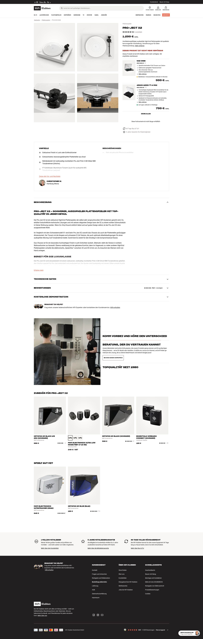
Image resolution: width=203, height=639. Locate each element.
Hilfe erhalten (115, 307)
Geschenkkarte (150, 570)
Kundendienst (154, 2)
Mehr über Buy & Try (137, 548)
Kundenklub (122, 578)
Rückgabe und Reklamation (101, 578)
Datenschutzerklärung (99, 594)
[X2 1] (54, 47)
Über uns (121, 574)
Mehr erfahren (139, 46)
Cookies (147, 594)
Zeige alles (146, 113)
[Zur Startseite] (42, 8)
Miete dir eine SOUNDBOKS (154, 582)
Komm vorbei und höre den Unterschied (135, 340)
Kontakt (94, 570)
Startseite (37, 20)
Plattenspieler (46, 20)
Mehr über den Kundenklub (50, 548)
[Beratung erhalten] (197, 633)
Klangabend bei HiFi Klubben (128, 582)
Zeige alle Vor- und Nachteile (49, 176)
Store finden (123, 570)
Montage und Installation (153, 578)
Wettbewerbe (123, 586)
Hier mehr (66, 2)
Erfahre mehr (38, 270)
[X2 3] (54, 98)
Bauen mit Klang (164, 2)
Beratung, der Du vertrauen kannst (132, 348)
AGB (93, 590)
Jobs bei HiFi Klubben (126, 590)
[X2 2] (97, 47)
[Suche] (61, 8)
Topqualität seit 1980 (120, 356)
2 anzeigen (138, 32)
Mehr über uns (42, 615)
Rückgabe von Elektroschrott (154, 586)
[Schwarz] (70, 438)
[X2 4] (97, 98)
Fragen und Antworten (99, 574)
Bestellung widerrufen (99, 582)
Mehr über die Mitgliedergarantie (98, 548)
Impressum (95, 597)
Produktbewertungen (152, 590)
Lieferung (95, 586)
